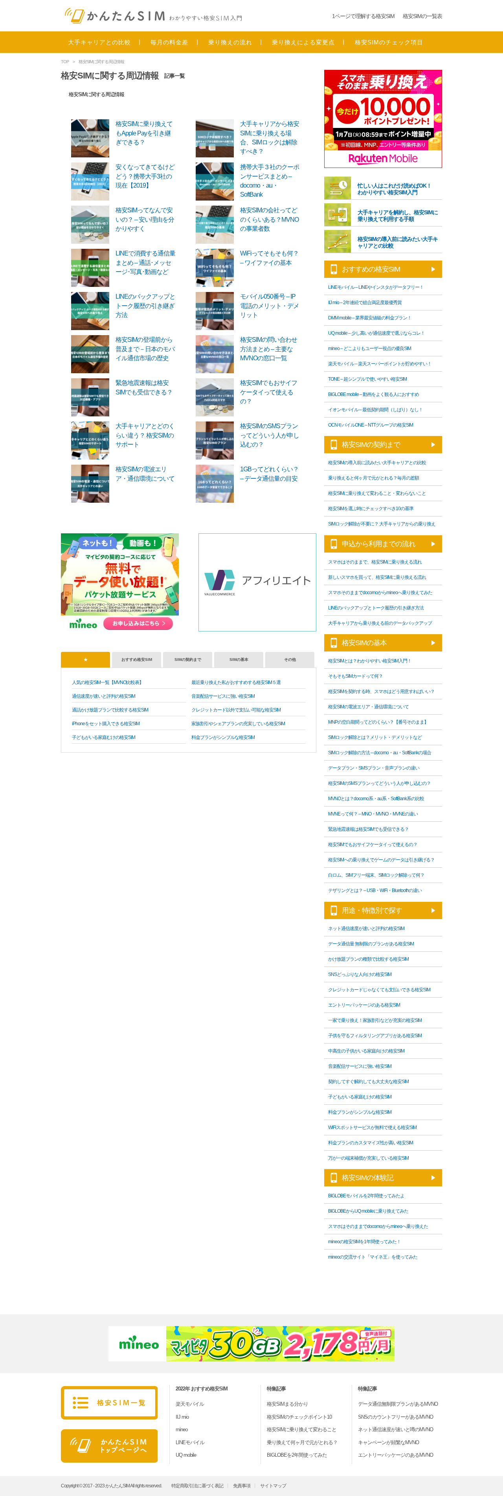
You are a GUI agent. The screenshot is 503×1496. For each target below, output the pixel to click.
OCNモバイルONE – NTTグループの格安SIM (370, 425)
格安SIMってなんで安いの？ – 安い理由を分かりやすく (145, 219)
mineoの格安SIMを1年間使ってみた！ (364, 1241)
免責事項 (241, 1486)
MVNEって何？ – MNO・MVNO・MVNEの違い (373, 814)
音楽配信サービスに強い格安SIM (223, 696)
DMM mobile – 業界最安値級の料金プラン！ (369, 318)
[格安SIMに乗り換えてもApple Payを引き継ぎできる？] (92, 138)
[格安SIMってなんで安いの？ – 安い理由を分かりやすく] (92, 224)
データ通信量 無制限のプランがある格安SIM (371, 944)
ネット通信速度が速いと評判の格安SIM (366, 928)
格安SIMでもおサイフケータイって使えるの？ (268, 392)
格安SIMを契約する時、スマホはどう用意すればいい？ (381, 691)
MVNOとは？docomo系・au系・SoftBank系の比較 (376, 798)
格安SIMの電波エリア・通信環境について (368, 707)
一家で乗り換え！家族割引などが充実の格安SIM (375, 1020)
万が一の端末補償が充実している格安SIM (368, 1158)
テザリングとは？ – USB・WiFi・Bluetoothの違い (375, 890)
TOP (65, 61)
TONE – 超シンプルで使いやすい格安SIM (367, 379)
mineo (181, 1429)
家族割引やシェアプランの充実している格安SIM (238, 723)
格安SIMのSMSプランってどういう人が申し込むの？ (269, 435)
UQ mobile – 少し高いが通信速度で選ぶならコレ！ (376, 333)
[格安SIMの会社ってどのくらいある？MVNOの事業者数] (217, 224)
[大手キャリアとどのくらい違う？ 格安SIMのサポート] (92, 440)
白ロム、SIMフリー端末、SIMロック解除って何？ (376, 875)
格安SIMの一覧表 (422, 16)
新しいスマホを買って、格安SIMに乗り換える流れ (377, 577)
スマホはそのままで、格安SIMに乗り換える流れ (375, 562)
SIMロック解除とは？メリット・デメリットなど (375, 737)
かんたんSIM (153, 16)
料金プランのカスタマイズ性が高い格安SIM (370, 1143)
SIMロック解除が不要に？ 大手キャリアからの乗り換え (381, 524)
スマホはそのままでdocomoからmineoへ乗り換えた (378, 1226)
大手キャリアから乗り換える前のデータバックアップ (380, 623)
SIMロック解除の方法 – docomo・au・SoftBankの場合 (379, 752)
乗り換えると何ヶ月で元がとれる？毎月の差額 (373, 478)
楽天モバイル (190, 1404)
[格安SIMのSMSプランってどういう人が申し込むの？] (217, 440)
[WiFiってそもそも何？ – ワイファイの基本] (217, 267)
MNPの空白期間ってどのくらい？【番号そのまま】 (378, 722)
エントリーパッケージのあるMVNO (395, 1455)
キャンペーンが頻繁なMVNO (388, 1442)
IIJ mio (182, 1417)
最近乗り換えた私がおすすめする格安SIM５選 (236, 682)
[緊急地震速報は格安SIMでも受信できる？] (92, 397)
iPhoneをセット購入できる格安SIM (106, 723)
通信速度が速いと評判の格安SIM (103, 696)
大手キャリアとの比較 (99, 42)
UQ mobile (186, 1455)
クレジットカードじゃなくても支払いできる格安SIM (379, 989)
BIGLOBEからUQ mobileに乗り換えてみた (368, 1211)
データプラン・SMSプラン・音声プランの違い (373, 768)
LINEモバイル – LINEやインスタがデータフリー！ (376, 287)
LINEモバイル (190, 1442)
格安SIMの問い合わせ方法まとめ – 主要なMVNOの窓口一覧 (268, 348)
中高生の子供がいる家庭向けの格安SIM (366, 1051)
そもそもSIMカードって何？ (355, 676)
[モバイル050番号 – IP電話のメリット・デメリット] (217, 311)
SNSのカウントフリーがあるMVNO (395, 1417)
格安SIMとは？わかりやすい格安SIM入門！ (369, 661)
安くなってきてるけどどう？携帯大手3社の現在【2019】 (145, 176)
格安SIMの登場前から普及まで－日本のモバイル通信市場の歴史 (145, 348)
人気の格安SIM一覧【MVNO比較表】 (107, 682)
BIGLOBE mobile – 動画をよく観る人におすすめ (373, 394)
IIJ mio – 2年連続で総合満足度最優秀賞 (365, 302)
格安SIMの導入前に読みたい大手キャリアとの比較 (377, 462)
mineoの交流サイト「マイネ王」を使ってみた (372, 1257)
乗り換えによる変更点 (303, 42)
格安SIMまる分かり (287, 1404)
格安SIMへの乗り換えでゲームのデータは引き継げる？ (381, 860)
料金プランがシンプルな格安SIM (223, 737)
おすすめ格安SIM (136, 659)
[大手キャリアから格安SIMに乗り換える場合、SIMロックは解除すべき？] (217, 138)
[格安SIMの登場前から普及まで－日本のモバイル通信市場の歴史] (92, 354)
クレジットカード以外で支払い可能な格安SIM (236, 710)
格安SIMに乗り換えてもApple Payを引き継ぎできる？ (144, 133)
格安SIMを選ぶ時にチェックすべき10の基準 (370, 508)
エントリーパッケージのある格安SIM (364, 1005)
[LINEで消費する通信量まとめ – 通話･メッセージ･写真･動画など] (92, 267)
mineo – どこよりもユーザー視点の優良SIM (369, 348)
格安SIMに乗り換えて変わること (301, 1429)
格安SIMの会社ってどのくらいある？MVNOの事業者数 (269, 219)
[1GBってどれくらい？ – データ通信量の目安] (217, 483)
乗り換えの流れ (230, 42)
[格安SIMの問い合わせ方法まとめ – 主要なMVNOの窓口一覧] (217, 354)
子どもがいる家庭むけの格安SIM (103, 737)
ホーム (109, 1446)
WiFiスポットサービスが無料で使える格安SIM (372, 1127)
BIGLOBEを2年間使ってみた (297, 1455)
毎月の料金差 (169, 42)
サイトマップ (273, 1486)
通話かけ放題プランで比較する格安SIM (110, 710)
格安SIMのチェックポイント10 (299, 1417)
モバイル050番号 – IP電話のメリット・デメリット (269, 305)
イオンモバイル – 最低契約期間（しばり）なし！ (375, 409)
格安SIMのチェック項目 (389, 42)
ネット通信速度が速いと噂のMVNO (395, 1429)
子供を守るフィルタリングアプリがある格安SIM (375, 1035)
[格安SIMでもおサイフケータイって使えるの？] (217, 397)
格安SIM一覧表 (109, 1402)
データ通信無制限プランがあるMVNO (398, 1404)
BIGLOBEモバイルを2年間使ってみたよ (366, 1196)
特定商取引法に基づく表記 (197, 1486)
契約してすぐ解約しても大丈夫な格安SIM (368, 1081)
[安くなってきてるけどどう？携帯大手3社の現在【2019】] (92, 181)
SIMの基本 (238, 659)
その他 (290, 659)
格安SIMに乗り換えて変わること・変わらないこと (377, 493)
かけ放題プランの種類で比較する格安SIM (368, 959)
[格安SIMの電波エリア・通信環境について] (92, 483)
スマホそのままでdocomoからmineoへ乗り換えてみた (380, 592)
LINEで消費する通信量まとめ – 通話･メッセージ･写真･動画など (145, 262)
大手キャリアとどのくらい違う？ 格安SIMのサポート (145, 435)
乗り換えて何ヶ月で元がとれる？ (302, 1442)
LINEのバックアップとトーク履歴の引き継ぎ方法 (145, 305)
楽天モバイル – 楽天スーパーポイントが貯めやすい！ (379, 364)
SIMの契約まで (187, 659)
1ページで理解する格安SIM (363, 16)
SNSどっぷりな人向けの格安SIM (359, 974)
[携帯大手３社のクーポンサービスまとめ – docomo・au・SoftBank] (217, 181)
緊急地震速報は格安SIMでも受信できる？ (368, 829)
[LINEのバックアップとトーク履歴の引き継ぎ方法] (92, 311)
